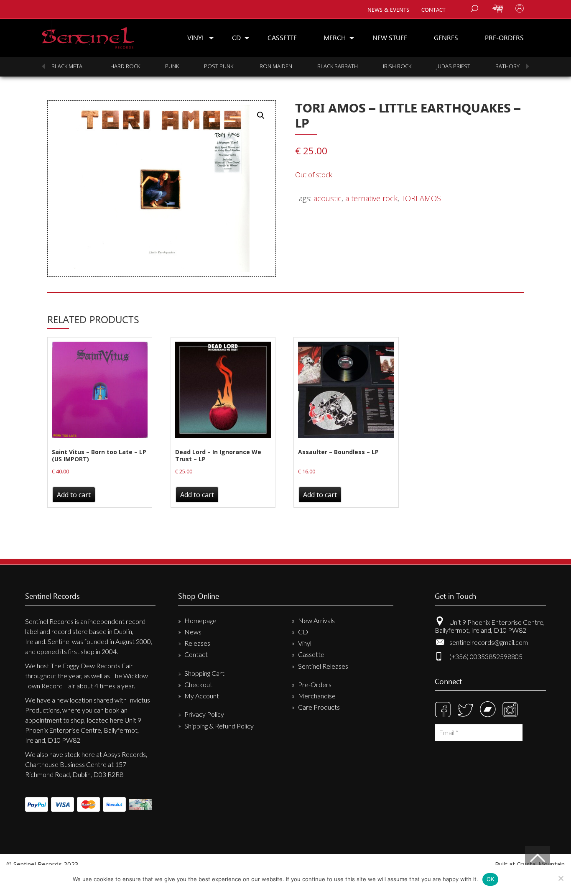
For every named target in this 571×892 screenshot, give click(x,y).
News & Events (388, 9)
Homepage (200, 620)
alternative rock (371, 198)
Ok (491, 879)
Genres (446, 37)
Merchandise (317, 696)
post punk (218, 66)
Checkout (198, 684)
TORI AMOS (421, 198)
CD (236, 37)
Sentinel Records (88, 35)
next (527, 66)
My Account (201, 696)
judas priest (453, 66)
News (192, 632)
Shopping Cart (204, 673)
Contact (433, 9)
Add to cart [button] (74, 494)
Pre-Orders (504, 37)
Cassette (282, 37)
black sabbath (337, 66)
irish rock (397, 66)
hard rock (125, 66)
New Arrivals (316, 620)
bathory (507, 66)
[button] (260, 115)
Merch (335, 37)
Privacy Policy (204, 714)
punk (172, 66)
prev (43, 66)
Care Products (319, 707)
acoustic (328, 198)
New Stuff (389, 37)
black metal (68, 66)
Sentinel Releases (323, 666)
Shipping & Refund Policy (219, 726)
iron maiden (275, 66)
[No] (560, 878)
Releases (197, 643)
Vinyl (196, 37)
